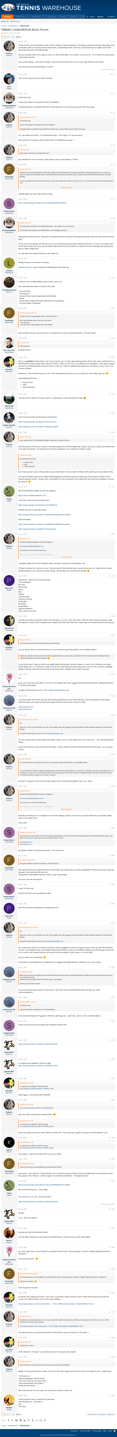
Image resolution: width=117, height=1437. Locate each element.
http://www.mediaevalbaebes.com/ (32, 495)
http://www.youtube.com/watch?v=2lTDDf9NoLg (37, 505)
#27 (113, 828)
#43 (113, 1228)
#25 (113, 754)
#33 (113, 997)
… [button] (10, 37)
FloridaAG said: (25, 972)
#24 (113, 715)
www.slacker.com (25, 709)
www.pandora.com (25, 707)
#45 (113, 1269)
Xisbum (5, 33)
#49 (113, 1357)
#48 (113, 1337)
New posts (4, 21)
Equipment (51, 16)
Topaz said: (23, 538)
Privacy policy (96, 1431)
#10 (113, 278)
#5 (114, 145)
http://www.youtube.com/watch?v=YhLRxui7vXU (37, 422)
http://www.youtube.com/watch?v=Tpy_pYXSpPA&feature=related (44, 1185)
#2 (114, 74)
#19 (113, 576)
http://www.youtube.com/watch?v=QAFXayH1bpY (38, 1201)
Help (104, 1431)
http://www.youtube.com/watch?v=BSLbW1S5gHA (38, 426)
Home (110, 1431)
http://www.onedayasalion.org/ (56, 690)
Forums (7, 16)
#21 (113, 635)
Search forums (15, 21)
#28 (113, 855)
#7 (114, 199)
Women (74, 16)
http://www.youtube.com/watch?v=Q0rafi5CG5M (37, 1044)
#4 (114, 113)
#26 (113, 786)
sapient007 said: (25, 1083)
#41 (113, 1181)
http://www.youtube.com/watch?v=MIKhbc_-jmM (37, 1065)
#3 (114, 94)
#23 (113, 696)
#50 (113, 1395)
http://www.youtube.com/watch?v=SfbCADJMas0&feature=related (44, 514)
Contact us (74, 1431)
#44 (113, 1247)
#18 (113, 534)
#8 (114, 218)
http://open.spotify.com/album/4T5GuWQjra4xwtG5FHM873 (42, 203)
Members (36, 16)
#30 (113, 904)
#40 (113, 1159)
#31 (113, 923)
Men (63, 16)
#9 (114, 258)
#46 (113, 1293)
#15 (113, 413)
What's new (20, 16)
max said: (23, 150)
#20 (113, 616)
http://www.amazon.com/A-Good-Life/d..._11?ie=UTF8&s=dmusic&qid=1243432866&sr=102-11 (56, 1304)
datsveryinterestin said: (28, 720)
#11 (113, 308)
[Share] (110, 41)
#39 (113, 1138)
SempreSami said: (26, 860)
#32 (113, 967)
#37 (113, 1078)
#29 (113, 884)
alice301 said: (24, 437)
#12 (113, 338)
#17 (113, 487)
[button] (27, 16)
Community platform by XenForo (58, 1435)
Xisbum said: (24, 169)
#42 (113, 1209)
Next (18, 37)
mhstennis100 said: (26, 832)
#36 (113, 1059)
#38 (113, 1100)
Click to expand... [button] (66, 188)
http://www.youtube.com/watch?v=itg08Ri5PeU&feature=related (43, 524)
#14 (113, 394)
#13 (113, 357)
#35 (113, 1040)
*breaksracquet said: (27, 313)
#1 (114, 41)
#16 (113, 432)
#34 (113, 1021)
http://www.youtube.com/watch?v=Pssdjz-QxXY (37, 529)
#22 (113, 674)
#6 (114, 165)
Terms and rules (85, 1431)
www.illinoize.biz (25, 267)
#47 (113, 1312)
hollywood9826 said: (27, 117)
